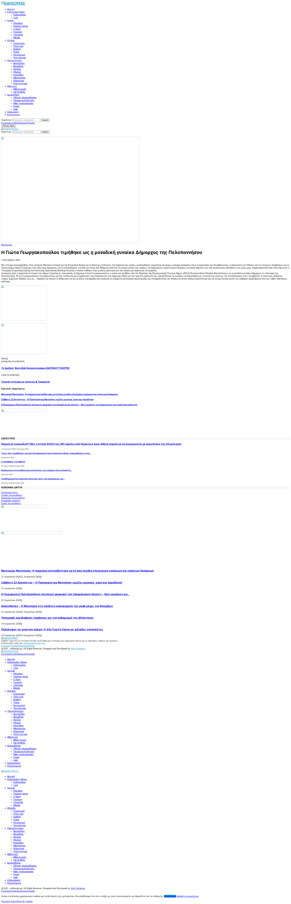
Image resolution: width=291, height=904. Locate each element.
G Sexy (17, 29)
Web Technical (78, 648)
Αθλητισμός (20, 89)
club (15, 109)
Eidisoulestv (13, 112)
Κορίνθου (18, 74)
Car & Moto (19, 92)
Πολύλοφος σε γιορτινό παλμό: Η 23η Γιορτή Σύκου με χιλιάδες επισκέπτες (52, 629)
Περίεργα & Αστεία (23, 100)
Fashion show (20, 26)
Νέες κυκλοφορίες (23, 103)
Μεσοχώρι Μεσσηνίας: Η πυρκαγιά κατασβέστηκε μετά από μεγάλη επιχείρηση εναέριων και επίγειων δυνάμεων (59, 394)
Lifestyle (18, 34)
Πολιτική (18, 46)
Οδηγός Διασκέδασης (25, 97)
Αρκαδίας (18, 66)
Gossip (10, 20)
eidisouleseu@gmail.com (34, 643)
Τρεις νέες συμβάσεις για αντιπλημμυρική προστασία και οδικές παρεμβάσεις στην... (46, 453)
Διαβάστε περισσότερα (187, 896)
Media (16, 37)
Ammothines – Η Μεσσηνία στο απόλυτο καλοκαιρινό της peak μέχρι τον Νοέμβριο (57, 606)
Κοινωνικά (19, 54)
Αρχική (10, 9)
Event (16, 106)
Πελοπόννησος (14, 60)
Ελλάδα (11, 40)
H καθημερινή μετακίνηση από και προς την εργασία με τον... (33, 478)
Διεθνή (17, 49)
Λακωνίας (18, 80)
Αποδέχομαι (170, 896)
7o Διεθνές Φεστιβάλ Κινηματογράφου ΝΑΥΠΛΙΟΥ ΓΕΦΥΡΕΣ (35, 368)
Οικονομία (19, 43)
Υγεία (16, 52)
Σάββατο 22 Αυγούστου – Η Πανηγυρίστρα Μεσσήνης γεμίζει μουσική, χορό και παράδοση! (47, 399)
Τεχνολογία (19, 57)
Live (15, 17)
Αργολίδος (19, 63)
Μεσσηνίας (19, 77)
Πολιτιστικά (20, 83)
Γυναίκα (17, 31)
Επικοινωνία (13, 114)
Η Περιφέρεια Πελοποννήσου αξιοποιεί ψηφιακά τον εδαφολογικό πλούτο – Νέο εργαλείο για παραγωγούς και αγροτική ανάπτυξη (69, 405)
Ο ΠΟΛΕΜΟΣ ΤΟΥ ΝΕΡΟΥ (13, 461)
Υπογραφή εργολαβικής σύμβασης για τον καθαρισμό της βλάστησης (47, 618)
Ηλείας (17, 72)
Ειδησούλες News (16, 12)
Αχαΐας (17, 69)
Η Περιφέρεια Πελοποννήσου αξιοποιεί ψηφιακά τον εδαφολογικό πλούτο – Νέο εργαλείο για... (65, 594)
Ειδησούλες (19, 14)
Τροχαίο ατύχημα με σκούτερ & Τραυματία (25, 381)
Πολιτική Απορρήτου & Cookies (17, 901)
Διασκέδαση (13, 95)
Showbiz (18, 23)
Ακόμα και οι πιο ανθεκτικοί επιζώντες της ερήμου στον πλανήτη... (36, 470)
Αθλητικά (12, 86)
